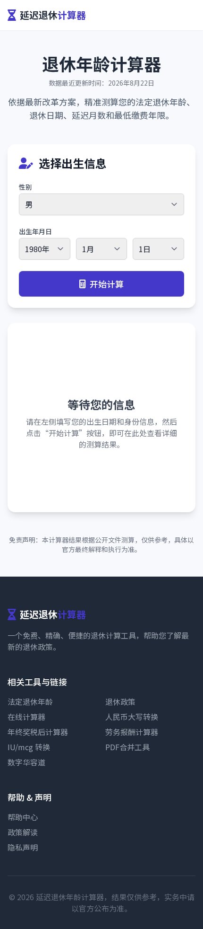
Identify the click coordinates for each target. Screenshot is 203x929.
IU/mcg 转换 (29, 747)
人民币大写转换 (131, 716)
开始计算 (107, 284)
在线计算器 (26, 716)
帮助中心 (23, 817)
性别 (25, 187)
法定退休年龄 (30, 701)
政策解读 (23, 832)
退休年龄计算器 (101, 63)
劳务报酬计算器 (131, 731)
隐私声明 (23, 847)
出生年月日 (35, 231)
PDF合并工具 (127, 747)
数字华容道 (26, 762)
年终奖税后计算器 (38, 731)
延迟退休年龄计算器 (70, 897)
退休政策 (120, 701)
